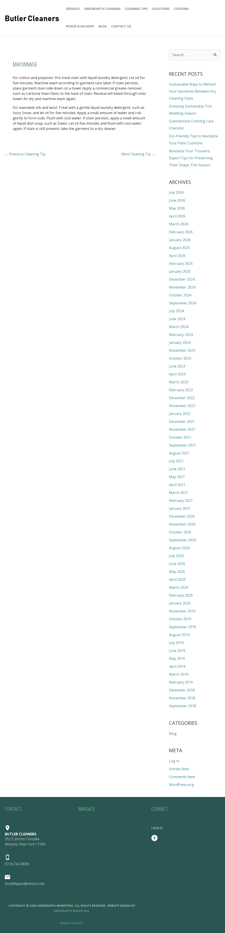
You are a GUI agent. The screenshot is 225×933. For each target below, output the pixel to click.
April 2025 (177, 255)
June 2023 (177, 366)
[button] (112, 828)
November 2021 (182, 429)
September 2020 (182, 540)
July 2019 (176, 642)
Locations (160, 9)
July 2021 (176, 461)
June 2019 (177, 650)
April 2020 (177, 579)
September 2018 (182, 705)
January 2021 (180, 508)
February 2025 (181, 263)
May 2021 (177, 476)
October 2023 (180, 358)
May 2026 (177, 208)
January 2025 (180, 271)
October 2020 (180, 532)
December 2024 (182, 279)
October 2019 (180, 619)
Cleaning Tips (136, 9)
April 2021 (177, 484)
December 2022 (182, 397)
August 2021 (179, 453)
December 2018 (182, 690)
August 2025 (179, 247)
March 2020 (178, 587)
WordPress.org (181, 784)
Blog (103, 26)
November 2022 (182, 405)
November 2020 (182, 524)
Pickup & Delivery (80, 26)
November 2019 (182, 611)
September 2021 (182, 445)
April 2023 (177, 374)
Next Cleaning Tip (138, 154)
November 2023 (182, 350)
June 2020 (177, 563)
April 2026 (177, 216)
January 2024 (180, 342)
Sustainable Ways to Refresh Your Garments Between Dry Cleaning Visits (192, 91)
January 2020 (180, 603)
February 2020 (181, 595)
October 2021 (180, 437)
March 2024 (178, 326)
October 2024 (180, 295)
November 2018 (182, 698)
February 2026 (181, 232)
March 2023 (178, 382)
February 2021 (181, 500)
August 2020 (179, 547)
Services (73, 9)
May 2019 (177, 658)
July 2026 (176, 192)
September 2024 (182, 303)
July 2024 (176, 311)
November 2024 (182, 287)
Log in (174, 761)
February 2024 (181, 334)
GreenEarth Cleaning (102, 9)
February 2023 (181, 390)
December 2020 (182, 516)
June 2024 (177, 318)
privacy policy (71, 923)
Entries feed (179, 768)
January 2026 (180, 239)
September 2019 (182, 626)
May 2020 (177, 571)
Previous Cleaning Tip (25, 154)
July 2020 (176, 555)
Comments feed (182, 776)
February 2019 (181, 682)
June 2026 (177, 200)
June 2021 (177, 468)
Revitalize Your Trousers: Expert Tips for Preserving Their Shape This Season (191, 158)
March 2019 (178, 674)
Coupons (181, 9)
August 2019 (179, 634)
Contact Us (121, 26)
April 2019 (177, 666)
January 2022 (180, 413)
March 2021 (178, 492)
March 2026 (178, 224)
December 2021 (182, 421)
